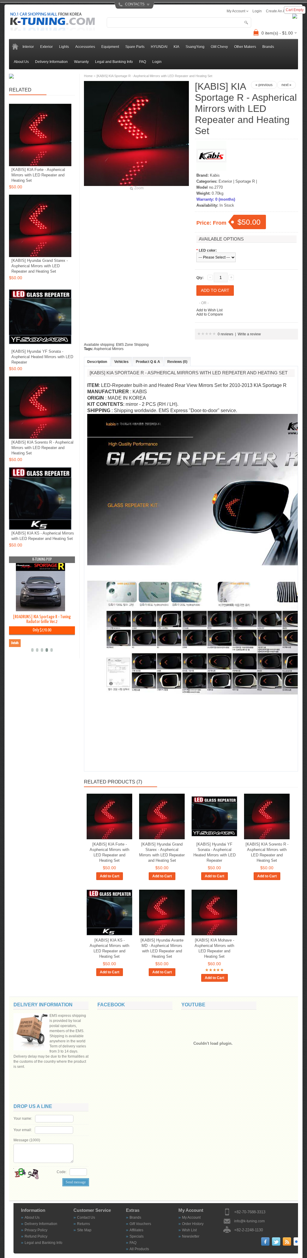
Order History (193, 1224)
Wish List (189, 1230)
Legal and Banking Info (114, 62)
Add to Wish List (209, 310)
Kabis (215, 175)
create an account (281, 11)
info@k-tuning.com (249, 1221)
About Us (21, 62)
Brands (135, 1217)
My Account (191, 1217)
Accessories (85, 47)
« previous (264, 85)
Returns (83, 1224)
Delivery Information (51, 62)
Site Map (84, 1230)
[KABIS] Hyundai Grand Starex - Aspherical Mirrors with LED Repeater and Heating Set (162, 852)
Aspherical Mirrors (109, 349)
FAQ (142, 62)
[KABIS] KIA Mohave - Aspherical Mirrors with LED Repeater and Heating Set (214, 948)
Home (88, 76)
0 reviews (225, 334)
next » (286, 85)
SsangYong (195, 47)
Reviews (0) (177, 362)
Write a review (249, 334)
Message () (26, 1140)
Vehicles (121, 362)
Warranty (81, 62)
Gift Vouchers (140, 1224)
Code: (62, 1172)
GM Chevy (219, 47)
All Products (139, 1249)
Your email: (22, 1130)
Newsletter (190, 1236)
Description (97, 362)
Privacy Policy (36, 1230)
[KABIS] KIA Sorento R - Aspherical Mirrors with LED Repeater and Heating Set (267, 852)
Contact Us (86, 1217)
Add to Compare (209, 314)
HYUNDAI (159, 47)
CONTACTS (135, 4)
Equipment (110, 47)
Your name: (22, 1118)
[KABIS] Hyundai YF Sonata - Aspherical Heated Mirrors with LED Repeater (214, 852)
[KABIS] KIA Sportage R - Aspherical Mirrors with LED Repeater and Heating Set (154, 76)
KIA (176, 47)
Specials (137, 1236)
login (257, 11)
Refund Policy (36, 1236)
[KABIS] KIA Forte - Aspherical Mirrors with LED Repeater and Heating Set (109, 852)
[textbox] (179, 22)
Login (157, 62)
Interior (28, 47)
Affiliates (136, 1230)
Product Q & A (148, 362)
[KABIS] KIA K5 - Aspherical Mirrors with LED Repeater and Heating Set (109, 948)
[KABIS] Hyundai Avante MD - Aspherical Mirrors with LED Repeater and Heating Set (162, 948)
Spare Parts (135, 47)
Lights (64, 47)
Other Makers (245, 47)
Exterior (46, 47)
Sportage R (245, 181)
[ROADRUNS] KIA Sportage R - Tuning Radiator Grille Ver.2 (42, 619)
